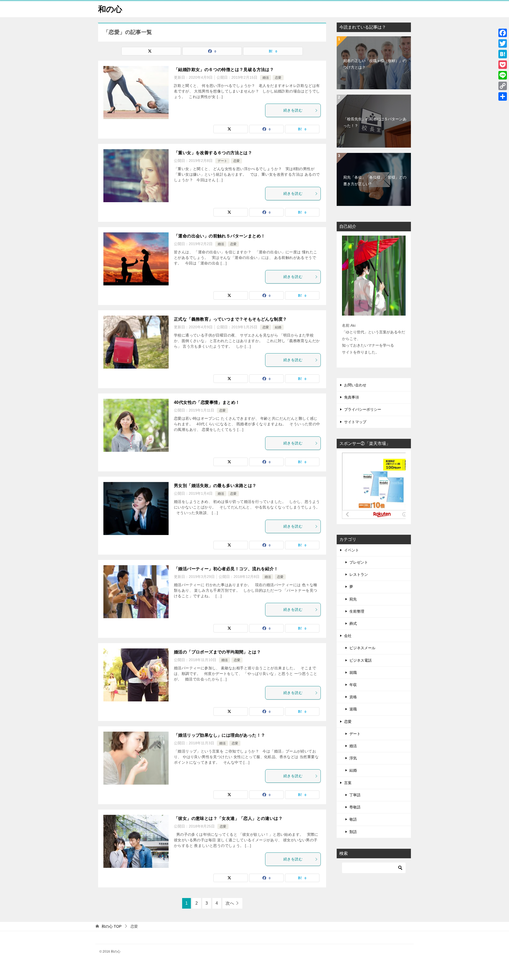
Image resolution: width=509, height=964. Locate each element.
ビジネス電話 (360, 660)
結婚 (278, 327)
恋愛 (278, 77)
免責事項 (351, 397)
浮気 (353, 758)
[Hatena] (502, 54)
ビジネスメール (362, 648)
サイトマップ (355, 422)
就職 (353, 672)
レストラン (358, 574)
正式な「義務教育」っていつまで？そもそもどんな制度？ (230, 319)
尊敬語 (355, 807)
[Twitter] (502, 43)
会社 (348, 636)
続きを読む (292, 110)
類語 (353, 832)
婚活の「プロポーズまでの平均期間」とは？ (217, 652)
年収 (353, 685)
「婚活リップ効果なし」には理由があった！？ (219, 735)
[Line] (502, 75)
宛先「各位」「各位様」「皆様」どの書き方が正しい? (374, 180)
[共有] (502, 96)
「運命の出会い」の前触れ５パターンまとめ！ (219, 236)
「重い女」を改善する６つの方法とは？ (213, 153)
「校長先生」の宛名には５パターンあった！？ (374, 122)
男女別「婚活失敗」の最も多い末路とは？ (215, 485)
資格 (353, 697)
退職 (353, 709)
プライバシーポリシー (362, 409)
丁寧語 (355, 795)
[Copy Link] (502, 86)
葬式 (353, 623)
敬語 (353, 819)
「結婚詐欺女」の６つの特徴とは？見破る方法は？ (224, 69)
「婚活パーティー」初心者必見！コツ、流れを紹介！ (226, 569)
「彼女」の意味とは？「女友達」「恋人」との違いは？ (228, 818)
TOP (111, 926)
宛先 (353, 599)
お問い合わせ (355, 385)
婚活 (265, 77)
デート (222, 161)
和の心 (110, 9)
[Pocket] (502, 64)
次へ (230, 903)
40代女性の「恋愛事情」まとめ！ (207, 402)
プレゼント (358, 562)
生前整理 (356, 611)
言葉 (348, 783)
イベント (351, 550)
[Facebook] (502, 33)
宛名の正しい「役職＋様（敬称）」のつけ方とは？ (374, 64)
